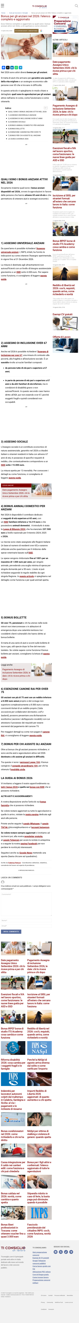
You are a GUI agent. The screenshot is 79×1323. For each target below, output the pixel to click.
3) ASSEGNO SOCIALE (17, 122)
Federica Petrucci (14, 863)
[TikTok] (66, 1252)
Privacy (43, 1302)
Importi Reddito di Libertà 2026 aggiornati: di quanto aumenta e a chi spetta (39, 1095)
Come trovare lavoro (41, 1277)
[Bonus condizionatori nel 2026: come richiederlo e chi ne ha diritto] (13, 1119)
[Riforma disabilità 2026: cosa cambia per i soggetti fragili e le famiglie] (13, 1048)
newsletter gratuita (33, 836)
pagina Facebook (29, 843)
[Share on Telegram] (20, 67)
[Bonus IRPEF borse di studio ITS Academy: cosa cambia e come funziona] (13, 1017)
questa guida (15, 478)
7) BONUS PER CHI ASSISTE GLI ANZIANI (24, 135)
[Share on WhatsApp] (16, 67)
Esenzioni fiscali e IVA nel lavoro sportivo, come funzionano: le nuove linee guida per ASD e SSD (12, 1000)
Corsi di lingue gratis (41, 1275)
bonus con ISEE (37, 787)
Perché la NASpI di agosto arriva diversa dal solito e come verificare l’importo (38, 1064)
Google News (25, 853)
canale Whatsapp (31, 823)
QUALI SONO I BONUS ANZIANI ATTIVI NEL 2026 (27, 112)
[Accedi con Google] (41, 31)
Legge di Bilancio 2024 (14, 529)
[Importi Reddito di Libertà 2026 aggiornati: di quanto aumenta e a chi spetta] (39, 1079)
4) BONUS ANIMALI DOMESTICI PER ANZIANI (26, 125)
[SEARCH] (76, 5)
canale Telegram (11, 840)
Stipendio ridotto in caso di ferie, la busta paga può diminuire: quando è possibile (38, 1198)
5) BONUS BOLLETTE (16, 129)
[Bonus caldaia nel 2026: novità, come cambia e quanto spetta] (13, 1182)
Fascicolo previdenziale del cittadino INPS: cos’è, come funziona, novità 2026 (39, 1230)
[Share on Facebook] (3, 67)
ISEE (18, 272)
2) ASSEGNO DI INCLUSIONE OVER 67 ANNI (25, 118)
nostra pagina (32, 814)
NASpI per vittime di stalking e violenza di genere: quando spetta (39, 1134)
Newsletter (70, 1295)
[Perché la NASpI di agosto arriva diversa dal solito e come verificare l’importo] (39, 1048)
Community (50, 1302)
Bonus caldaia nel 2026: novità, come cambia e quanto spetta (11, 1198)
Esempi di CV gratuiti (41, 1258)
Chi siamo (43, 1295)
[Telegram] (71, 1252)
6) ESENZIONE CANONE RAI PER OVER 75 (24, 132)
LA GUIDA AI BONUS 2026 (18, 139)
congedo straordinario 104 (25, 766)
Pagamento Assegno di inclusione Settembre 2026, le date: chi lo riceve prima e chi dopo (38, 966)
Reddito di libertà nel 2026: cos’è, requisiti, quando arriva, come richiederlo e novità (38, 1033)
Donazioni (51, 1309)
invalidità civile (18, 769)
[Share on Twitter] (8, 67)
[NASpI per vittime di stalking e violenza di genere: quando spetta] (39, 1119)
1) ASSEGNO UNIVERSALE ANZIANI (22, 115)
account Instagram (40, 827)
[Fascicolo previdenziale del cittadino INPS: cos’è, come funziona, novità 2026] (39, 1213)
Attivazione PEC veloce (42, 1272)
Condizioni (44, 1309)
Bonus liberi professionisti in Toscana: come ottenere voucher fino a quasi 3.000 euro (13, 1230)
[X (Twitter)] (61, 1252)
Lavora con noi (69, 1302)
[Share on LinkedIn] (12, 67)
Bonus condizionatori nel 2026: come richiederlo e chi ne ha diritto (12, 1136)
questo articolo (27, 576)
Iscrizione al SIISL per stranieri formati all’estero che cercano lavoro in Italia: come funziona (38, 1000)
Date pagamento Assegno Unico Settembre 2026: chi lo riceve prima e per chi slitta (13, 966)
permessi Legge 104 (30, 762)
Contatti (50, 1295)
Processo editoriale (59, 1295)
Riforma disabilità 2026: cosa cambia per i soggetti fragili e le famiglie (13, 1064)
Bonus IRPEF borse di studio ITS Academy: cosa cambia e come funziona (12, 1033)
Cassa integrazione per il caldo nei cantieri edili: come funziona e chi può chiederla (13, 1167)
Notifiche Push (59, 1302)
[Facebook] (56, 1252)
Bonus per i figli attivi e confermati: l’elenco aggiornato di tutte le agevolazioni (39, 1167)
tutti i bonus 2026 (9, 787)
